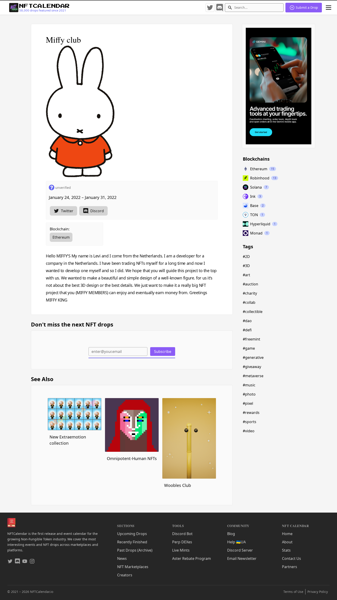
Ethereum (61, 237)
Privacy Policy (317, 591)
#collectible (252, 311)
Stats (286, 550)
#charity (250, 293)
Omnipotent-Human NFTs (132, 458)
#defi (247, 329)
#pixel (248, 403)
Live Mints (181, 550)
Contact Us (291, 558)
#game (249, 348)
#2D (246, 256)
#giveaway (252, 366)
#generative (253, 357)
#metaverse (253, 375)
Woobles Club (177, 485)
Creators (124, 575)
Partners (289, 566)
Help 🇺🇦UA (236, 541)
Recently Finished (132, 541)
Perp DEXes (182, 541)
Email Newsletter (242, 558)
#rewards (251, 412)
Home (287, 533)
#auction (250, 284)
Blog (231, 533)
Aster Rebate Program (191, 558)
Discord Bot (182, 533)
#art (246, 274)
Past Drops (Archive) (134, 550)
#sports (249, 421)
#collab (249, 302)
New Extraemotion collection (68, 440)
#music (249, 385)
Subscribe (162, 351)
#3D (246, 265)
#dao (247, 320)
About (287, 541)
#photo (249, 394)
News (122, 558)
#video (248, 430)
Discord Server (240, 550)
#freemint (251, 339)
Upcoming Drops (132, 533)
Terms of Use (293, 591)
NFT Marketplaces (132, 566)
